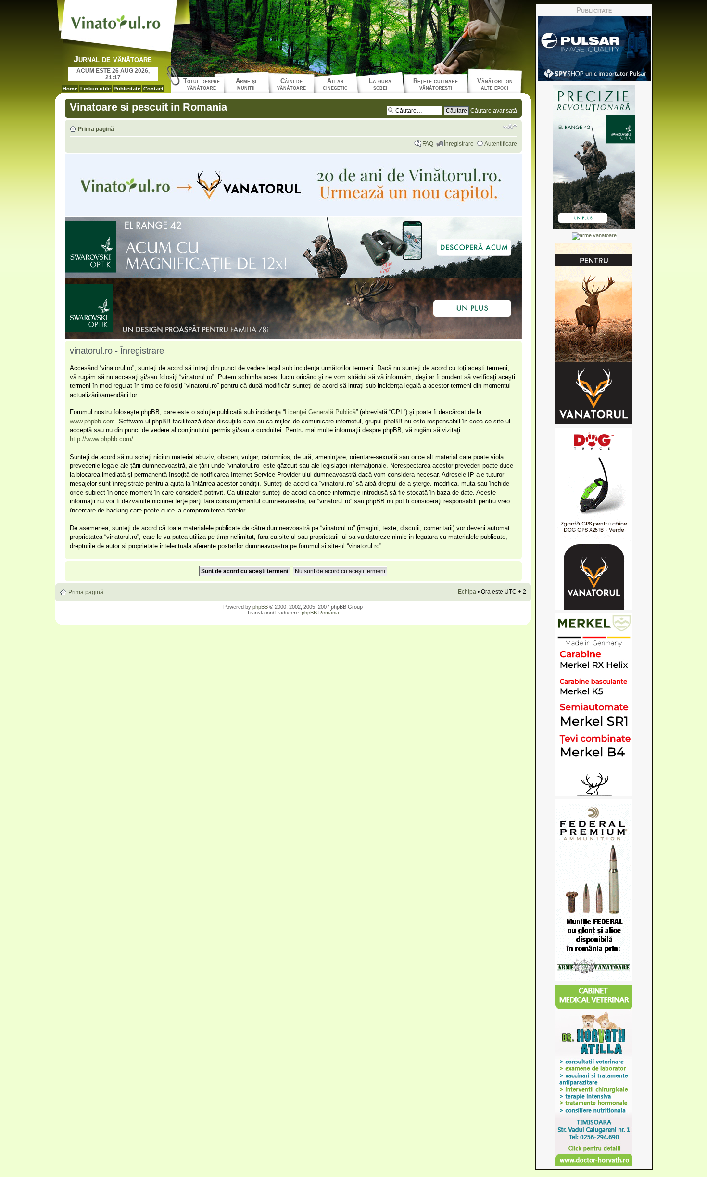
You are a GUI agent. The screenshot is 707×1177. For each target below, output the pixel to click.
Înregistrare (459, 144)
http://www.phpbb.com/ (101, 439)
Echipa (467, 591)
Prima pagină (96, 129)
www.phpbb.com (92, 421)
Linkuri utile (95, 88)
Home (70, 88)
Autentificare (500, 144)
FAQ (427, 144)
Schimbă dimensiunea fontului (510, 126)
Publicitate (127, 88)
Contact (153, 88)
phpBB (260, 607)
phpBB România (320, 612)
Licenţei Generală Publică (320, 412)
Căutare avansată (493, 110)
